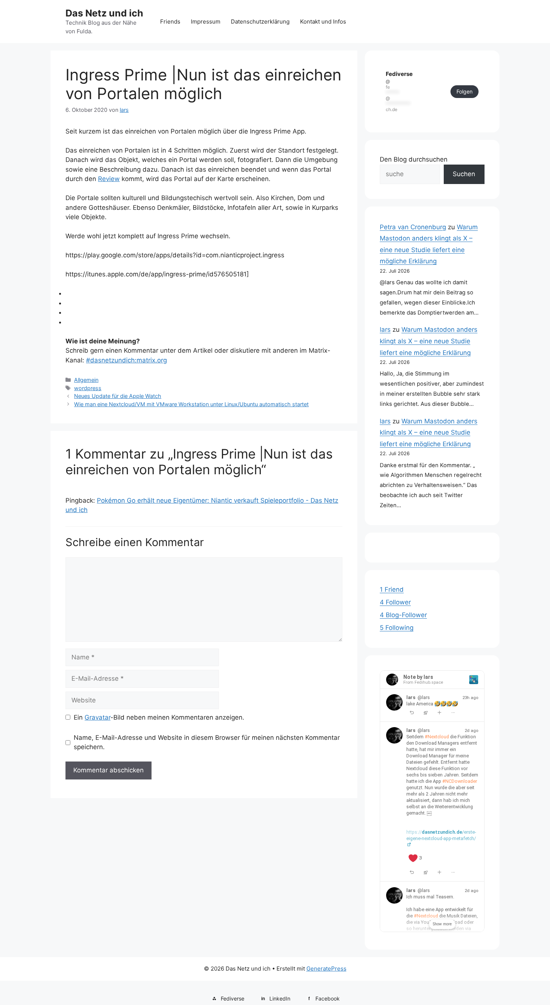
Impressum (205, 21)
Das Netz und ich (104, 13)
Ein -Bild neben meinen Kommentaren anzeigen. (159, 717)
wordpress (87, 388)
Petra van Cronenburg (413, 227)
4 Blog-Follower (403, 615)
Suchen (464, 174)
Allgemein (86, 380)
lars (385, 329)
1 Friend (392, 589)
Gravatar (97, 717)
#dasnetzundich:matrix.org (126, 360)
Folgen (464, 91)
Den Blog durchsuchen (413, 159)
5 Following (396, 627)
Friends (170, 21)
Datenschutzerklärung (260, 21)
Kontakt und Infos (323, 21)
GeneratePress (326, 968)
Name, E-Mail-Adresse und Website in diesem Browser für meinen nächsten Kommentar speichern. (207, 742)
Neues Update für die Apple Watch (117, 396)
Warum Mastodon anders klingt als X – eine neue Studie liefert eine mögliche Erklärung (428, 341)
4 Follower (395, 602)
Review (109, 179)
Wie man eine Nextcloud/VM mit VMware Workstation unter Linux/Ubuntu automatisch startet (191, 404)
